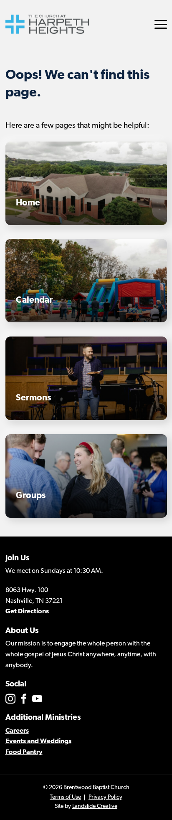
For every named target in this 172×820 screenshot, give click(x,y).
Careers (17, 731)
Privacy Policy (105, 797)
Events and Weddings (38, 741)
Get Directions (27, 611)
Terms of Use (65, 797)
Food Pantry (24, 752)
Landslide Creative (94, 806)
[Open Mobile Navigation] (160, 24)
